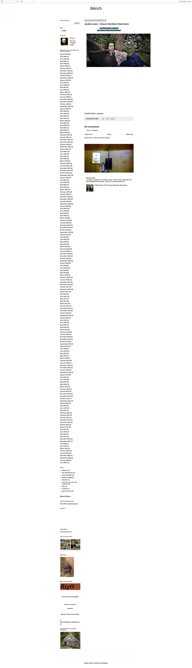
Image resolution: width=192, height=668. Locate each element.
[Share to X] (110, 119)
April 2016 (63, 327)
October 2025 (64, 75)
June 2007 (63, 462)
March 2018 (64, 275)
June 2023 (63, 125)
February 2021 (65, 192)
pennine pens (66, 491)
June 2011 (63, 432)
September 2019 (65, 232)
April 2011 (63, 436)
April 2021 (63, 187)
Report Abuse (65, 496)
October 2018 (64, 258)
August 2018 (64, 263)
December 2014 (65, 365)
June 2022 (63, 154)
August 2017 (64, 291)
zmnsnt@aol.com (66, 532)
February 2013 (65, 413)
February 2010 (65, 451)
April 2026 (63, 63)
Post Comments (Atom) (102, 138)
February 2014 (65, 389)
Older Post (129, 134)
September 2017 (65, 289)
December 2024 (65, 99)
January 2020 (64, 223)
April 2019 (63, 244)
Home (109, 134)
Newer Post (89, 134)
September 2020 (65, 204)
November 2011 (65, 422)
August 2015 (64, 346)
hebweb (64, 480)
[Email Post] (102, 118)
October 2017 (64, 287)
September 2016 (65, 315)
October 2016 (64, 313)
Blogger (105, 663)
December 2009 (65, 455)
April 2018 (63, 272)
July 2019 (63, 237)
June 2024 (63, 113)
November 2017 (65, 284)
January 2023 (64, 137)
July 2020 (63, 208)
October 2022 (64, 144)
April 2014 (63, 384)
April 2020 (63, 215)
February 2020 (65, 220)
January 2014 (64, 391)
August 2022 (64, 149)
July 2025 (63, 82)
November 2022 (65, 142)
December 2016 (65, 308)
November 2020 (65, 199)
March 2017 (64, 303)
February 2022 (65, 163)
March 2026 (64, 66)
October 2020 (64, 201)
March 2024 (64, 120)
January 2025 (64, 97)
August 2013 (64, 403)
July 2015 (63, 348)
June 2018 (63, 268)
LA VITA (64, 488)
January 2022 (64, 166)
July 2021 (63, 180)
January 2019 (64, 251)
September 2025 (65, 78)
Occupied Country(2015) (70, 596)
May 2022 (63, 156)
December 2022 (65, 139)
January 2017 (64, 306)
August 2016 (64, 318)
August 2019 (64, 234)
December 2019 (65, 225)
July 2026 (63, 56)
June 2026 (63, 59)
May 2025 (63, 87)
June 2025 (63, 85)
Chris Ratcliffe (67, 475)
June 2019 (63, 239)
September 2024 (65, 106)
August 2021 (64, 177)
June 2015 (63, 351)
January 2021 (64, 194)
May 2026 (63, 61)
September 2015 (65, 344)
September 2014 (65, 372)
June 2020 (63, 211)
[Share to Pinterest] (114, 119)
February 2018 (65, 277)
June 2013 (63, 408)
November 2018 (65, 256)
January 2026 (64, 68)
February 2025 (65, 94)
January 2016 (64, 334)
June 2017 (63, 296)
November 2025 (65, 73)
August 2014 (64, 375)
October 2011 (64, 424)
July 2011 (63, 429)
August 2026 (64, 54)
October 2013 (64, 398)
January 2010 (64, 453)
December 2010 (65, 439)
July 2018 (63, 265)
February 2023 (65, 135)
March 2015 (64, 358)
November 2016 (65, 310)
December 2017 (65, 282)
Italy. (63, 486)
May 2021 (63, 185)
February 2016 (65, 332)
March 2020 (64, 218)
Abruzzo (64, 470)
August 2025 (64, 80)
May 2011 (63, 434)
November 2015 (65, 339)
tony (73, 38)
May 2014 (63, 382)
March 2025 (64, 92)
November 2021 (65, 170)
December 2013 (65, 394)
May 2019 (63, 242)
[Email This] (106, 119)
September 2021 (65, 175)
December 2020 (65, 196)
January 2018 (64, 280)
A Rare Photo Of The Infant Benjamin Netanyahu (110, 185)
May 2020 (63, 213)
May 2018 (63, 270)
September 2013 (65, 401)
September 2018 (65, 261)
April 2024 (63, 118)
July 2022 (63, 151)
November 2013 (65, 396)
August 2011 (64, 427)
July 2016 (63, 320)
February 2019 (65, 249)
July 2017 (63, 294)
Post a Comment (92, 130)
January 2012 (64, 417)
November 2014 (65, 367)
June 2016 (63, 322)
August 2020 (64, 206)
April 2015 (63, 356)
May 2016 (63, 325)
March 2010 (64, 448)
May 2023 (63, 128)
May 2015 (63, 353)
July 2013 (63, 405)
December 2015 (65, 337)
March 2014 (64, 386)
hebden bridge (67, 477)
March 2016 (64, 329)
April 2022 (63, 158)
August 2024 (64, 109)
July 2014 (63, 377)
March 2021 (64, 189)
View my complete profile (73, 43)
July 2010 (63, 443)
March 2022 (64, 161)
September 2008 (65, 458)
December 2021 (65, 168)
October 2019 (64, 230)
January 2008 (64, 460)
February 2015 (65, 360)
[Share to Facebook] (112, 119)
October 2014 (64, 370)
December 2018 (65, 253)
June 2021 (63, 182)
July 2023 (63, 123)
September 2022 (65, 147)
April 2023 (63, 130)
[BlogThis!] (108, 119)
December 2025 (65, 71)
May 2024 (63, 116)
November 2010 (65, 441)
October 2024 (64, 104)
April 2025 (63, 90)
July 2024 (63, 111)
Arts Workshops (67, 472)
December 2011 (65, 420)
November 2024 (65, 101)
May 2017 (63, 299)
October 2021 (64, 173)
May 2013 (63, 410)
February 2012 (65, 415)
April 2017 (63, 301)
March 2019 (64, 246)
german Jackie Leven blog (70, 614)
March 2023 (64, 132)
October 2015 (64, 341)
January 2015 (64, 363)
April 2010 (63, 446)
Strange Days (90, 178)
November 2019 (65, 227)
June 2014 (63, 379)
